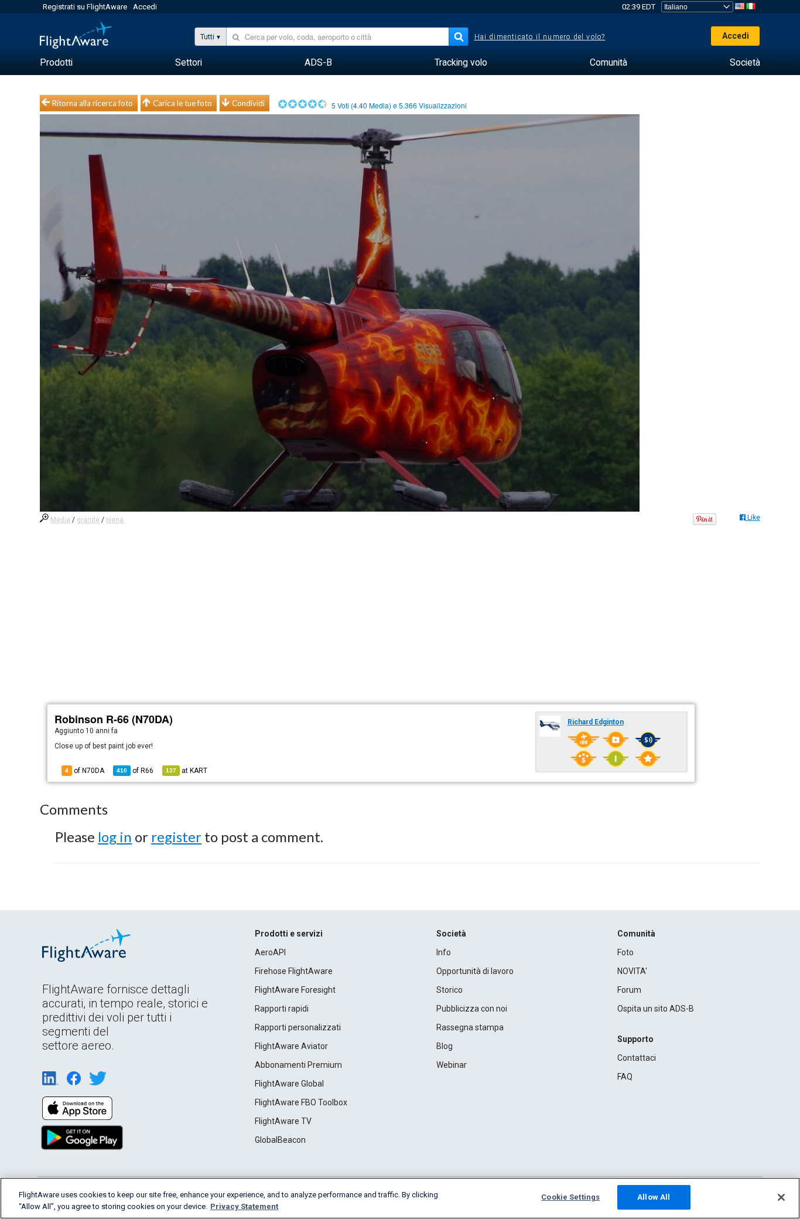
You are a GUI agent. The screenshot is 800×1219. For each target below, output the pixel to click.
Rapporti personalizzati (298, 1027)
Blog (444, 1046)
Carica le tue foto (182, 103)
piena (115, 520)
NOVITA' (632, 971)
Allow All (653, 1197)
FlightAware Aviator (291, 1046)
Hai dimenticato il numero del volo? (540, 37)
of (135, 771)
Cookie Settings (570, 1197)
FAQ (625, 1076)
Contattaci (636, 1058)
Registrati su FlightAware (85, 6)
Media (60, 520)
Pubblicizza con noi (471, 1008)
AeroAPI (270, 952)
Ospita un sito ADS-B (655, 1008)
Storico (449, 990)
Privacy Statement (244, 1206)
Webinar (451, 1065)
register (176, 836)
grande (88, 520)
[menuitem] (56, 62)
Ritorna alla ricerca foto (92, 103)
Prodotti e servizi (289, 933)
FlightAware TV (283, 1121)
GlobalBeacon (280, 1140)
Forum (629, 990)
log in (115, 836)
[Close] (781, 1197)
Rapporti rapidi (282, 1008)
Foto (625, 952)
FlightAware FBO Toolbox (301, 1102)
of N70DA (84, 771)
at (186, 771)
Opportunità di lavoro (475, 971)
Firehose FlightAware (294, 971)
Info (443, 952)
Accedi (145, 6)
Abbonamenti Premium (298, 1065)
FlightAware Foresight (295, 990)
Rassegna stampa (470, 1027)
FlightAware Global (289, 1083)
